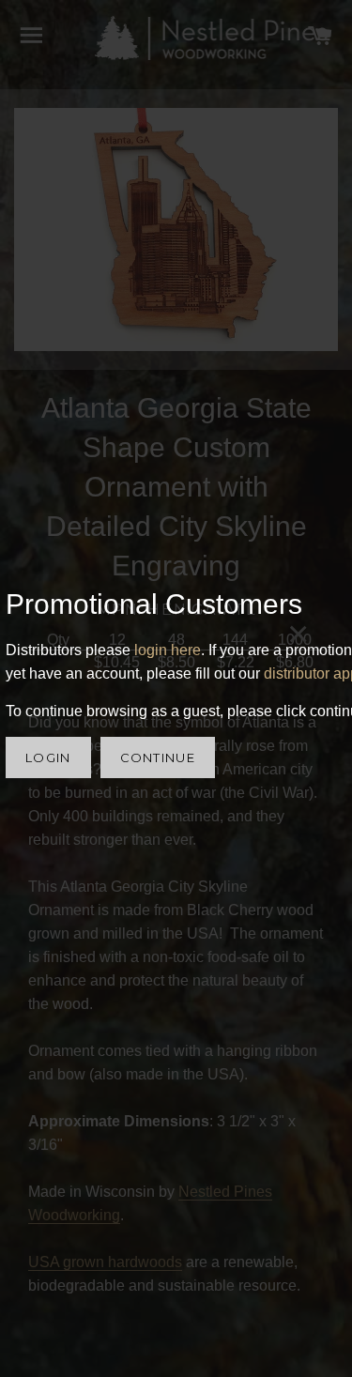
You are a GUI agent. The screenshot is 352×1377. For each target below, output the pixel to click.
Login (48, 757)
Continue (157, 757)
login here (167, 650)
